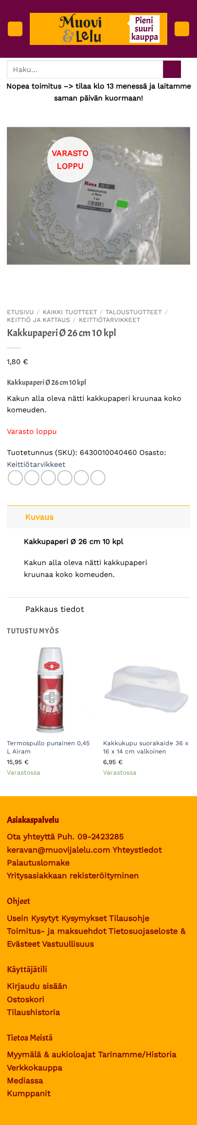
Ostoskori (25, 999)
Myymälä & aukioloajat (51, 1054)
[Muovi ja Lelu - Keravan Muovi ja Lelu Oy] (98, 29)
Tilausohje (129, 918)
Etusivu (20, 312)
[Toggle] (16, 516)
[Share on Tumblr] (97, 477)
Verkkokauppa (34, 1067)
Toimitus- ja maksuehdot (56, 931)
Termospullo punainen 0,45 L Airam (48, 747)
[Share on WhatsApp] (15, 477)
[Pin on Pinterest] (81, 477)
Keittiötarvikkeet (109, 319)
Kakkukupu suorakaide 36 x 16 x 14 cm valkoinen (145, 747)
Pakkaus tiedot (54, 609)
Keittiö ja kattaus (38, 319)
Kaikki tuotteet (70, 312)
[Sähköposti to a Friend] (64, 477)
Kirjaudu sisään (37, 986)
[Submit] (172, 69)
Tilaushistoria (33, 1012)
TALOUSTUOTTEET (133, 312)
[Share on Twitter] (48, 477)
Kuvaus (39, 516)
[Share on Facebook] (31, 477)
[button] (15, 29)
